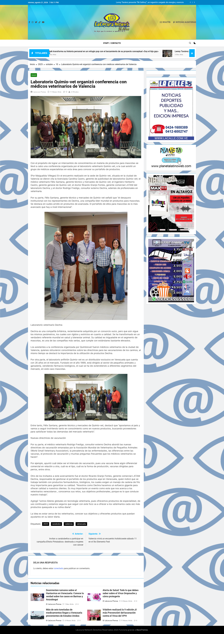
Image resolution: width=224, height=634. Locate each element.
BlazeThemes (142, 630)
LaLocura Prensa (39, 92)
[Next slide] (194, 2)
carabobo (56, 524)
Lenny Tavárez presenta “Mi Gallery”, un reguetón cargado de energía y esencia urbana (161, 51)
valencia (69, 524)
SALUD (34, 75)
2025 (45, 524)
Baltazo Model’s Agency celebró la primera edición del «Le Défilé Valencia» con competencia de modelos (149, 2)
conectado (58, 568)
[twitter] (36, 22)
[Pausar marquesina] (192, 53)
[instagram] (32, 22)
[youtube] (43, 22)
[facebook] (29, 22)
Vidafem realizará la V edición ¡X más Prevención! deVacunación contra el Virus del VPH (120, 612)
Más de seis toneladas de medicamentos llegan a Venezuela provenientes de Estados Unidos (64, 612)
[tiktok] (39, 22)
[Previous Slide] (190, 2)
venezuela (81, 524)
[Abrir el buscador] (190, 43)
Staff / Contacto (112, 43)
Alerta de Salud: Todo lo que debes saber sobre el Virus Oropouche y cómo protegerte (120, 593)
